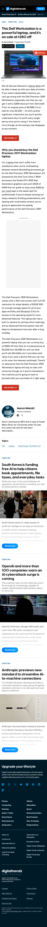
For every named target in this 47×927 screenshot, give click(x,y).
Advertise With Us (8, 843)
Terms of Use (6, 903)
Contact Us (6, 839)
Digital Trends (13, 11)
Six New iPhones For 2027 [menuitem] (27, 15)
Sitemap (30, 898)
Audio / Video (7, 813)
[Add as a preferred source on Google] (8, 46)
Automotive (7, 825)
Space (29, 809)
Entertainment (8, 821)
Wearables (31, 805)
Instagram (9, 784)
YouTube (21, 784)
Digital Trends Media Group (13, 911)
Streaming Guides (34, 813)
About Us (5, 835)
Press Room (31, 893)
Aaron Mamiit (8, 42)
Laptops (11, 446)
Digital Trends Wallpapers (36, 846)
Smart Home (7, 817)
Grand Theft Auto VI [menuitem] (9, 15)
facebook (18, 415)
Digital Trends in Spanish (35, 850)
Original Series (33, 825)
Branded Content (33, 842)
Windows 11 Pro (28, 311)
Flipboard (3, 790)
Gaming (5, 809)
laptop (10, 162)
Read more (10, 546)
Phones (5, 801)
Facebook (3, 784)
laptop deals (35, 85)
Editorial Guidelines (9, 848)
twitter (22, 415)
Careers (5, 888)
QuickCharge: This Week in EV (29, 446)
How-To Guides (33, 821)
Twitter (15, 784)
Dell (3, 446)
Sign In (40, 8)
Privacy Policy (32, 888)
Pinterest (33, 784)
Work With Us (7, 893)
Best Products (32, 817)
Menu (3, 9)
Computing (6, 805)
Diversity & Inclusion (9, 898)
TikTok (27, 784)
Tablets (30, 801)
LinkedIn (39, 784)
